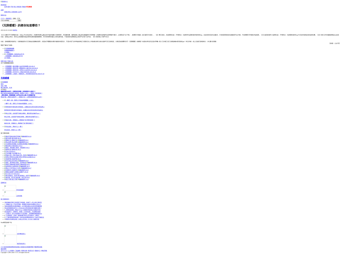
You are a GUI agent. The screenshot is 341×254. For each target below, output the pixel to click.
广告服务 (17, 250)
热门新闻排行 (5, 199)
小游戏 (22, 247)
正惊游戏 (14, 12)
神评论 (15, 30)
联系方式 (31, 250)
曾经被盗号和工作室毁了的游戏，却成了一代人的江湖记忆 (23, 202)
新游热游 (3, 5)
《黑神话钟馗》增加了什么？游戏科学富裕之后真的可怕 (22, 210)
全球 (5, 6)
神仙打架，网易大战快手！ (9, 97)
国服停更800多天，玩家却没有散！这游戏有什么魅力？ (18, 91)
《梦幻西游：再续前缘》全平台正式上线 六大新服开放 (18, 95)
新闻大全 (3, 15)
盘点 (15, 6)
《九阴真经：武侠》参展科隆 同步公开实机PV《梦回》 (22, 215)
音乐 (2, 84)
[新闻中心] (4, 1)
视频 (28, 247)
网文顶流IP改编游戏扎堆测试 (10, 93)
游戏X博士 (7, 12)
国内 (8, 6)
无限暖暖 (5, 78)
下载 (8, 61)
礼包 (11, 61)
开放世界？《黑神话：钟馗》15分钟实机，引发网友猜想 (22, 211)
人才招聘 (11, 250)
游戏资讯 (8, 18)
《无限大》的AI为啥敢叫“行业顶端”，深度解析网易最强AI (23, 213)
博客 (31, 247)
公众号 (19, 12)
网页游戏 (39, 247)
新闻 (8, 247)
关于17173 (4, 250)
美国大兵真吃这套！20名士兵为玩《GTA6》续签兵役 (22, 219)
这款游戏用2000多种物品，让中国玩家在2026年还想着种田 (23, 206)
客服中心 (37, 250)
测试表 (19, 6)
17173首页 (4, 247)
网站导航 (44, 250)
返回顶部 (3, 249)
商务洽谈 (24, 250)
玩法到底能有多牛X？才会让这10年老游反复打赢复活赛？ (23, 208)
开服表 (24, 6)
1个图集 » (7, 52)
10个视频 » (7, 58)
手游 (12, 6)
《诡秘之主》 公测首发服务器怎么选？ (30, 97)
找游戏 (17, 247)
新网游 (12, 247)
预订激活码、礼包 (6, 87)
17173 (2, 18)
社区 (25, 247)
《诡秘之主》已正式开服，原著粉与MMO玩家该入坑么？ (23, 204)
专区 (5, 61)
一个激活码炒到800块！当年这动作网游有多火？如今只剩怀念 (24, 217)
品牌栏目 (3, 182)
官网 (2, 61)
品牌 (2, 10)
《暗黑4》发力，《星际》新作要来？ (30, 93)
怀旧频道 (29, 6)
